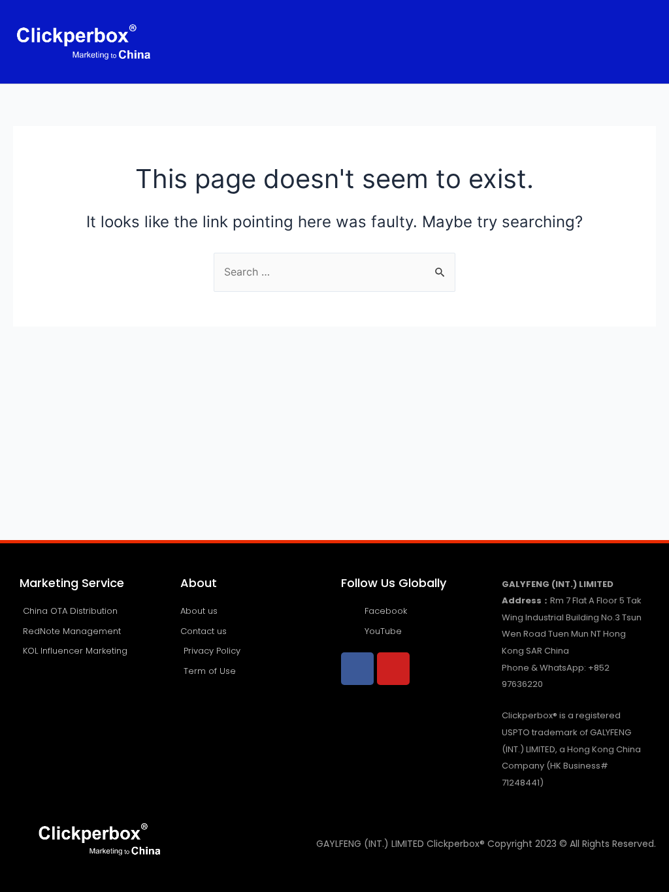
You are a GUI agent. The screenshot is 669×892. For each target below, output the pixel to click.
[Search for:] (334, 271)
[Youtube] (393, 668)
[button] (450, 41)
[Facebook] (357, 668)
